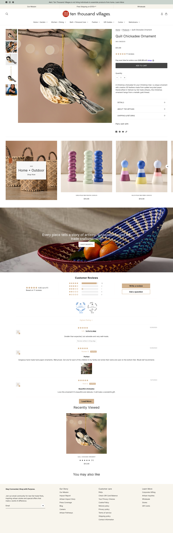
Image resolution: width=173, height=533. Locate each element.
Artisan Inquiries (148, 496)
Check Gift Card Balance (108, 496)
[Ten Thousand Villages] (86, 14)
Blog (61, 506)
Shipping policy (105, 516)
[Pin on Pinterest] (119, 131)
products (125, 30)
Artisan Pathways (66, 513)
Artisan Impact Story (67, 499)
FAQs (101, 492)
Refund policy (104, 506)
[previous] (6, 170)
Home (118, 30)
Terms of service (105, 513)
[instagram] (9, 2)
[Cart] (166, 14)
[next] (167, 166)
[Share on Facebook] (116, 131)
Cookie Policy (104, 502)
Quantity (119, 73)
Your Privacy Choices (107, 499)
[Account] (162, 14)
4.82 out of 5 (43, 288)
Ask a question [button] (136, 292)
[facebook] (6, 2)
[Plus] (124, 77)
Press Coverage (66, 502)
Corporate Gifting (148, 492)
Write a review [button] (136, 286)
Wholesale (146, 499)
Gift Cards (146, 506)
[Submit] (43, 505)
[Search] (7, 14)
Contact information (106, 520)
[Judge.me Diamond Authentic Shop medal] (80, 307)
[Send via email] (123, 131)
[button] (121, 54)
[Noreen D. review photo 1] (86, 368)
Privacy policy (104, 509)
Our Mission (64, 492)
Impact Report (65, 496)
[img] (83, 328)
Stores (144, 502)
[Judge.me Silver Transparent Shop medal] (92, 307)
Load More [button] (86, 401)
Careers (63, 509)
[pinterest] (13, 2)
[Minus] (117, 77)
